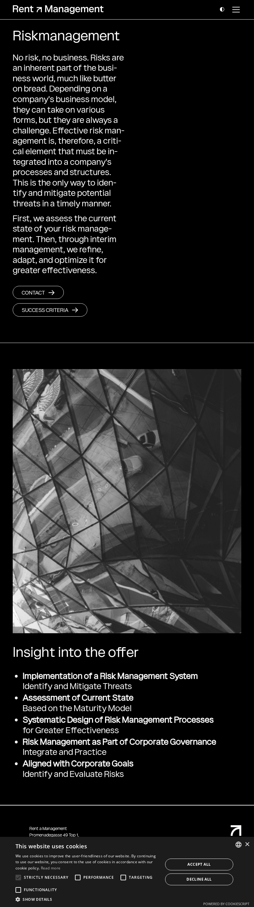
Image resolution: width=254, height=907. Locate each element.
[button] (222, 9)
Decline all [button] (199, 879)
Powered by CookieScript (226, 903)
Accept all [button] (199, 864)
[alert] (127, 872)
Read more (51, 868)
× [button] (247, 844)
